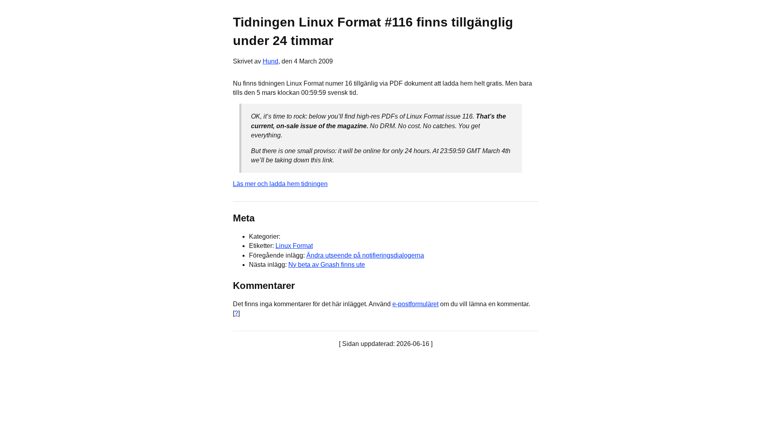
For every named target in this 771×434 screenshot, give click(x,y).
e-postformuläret (415, 304)
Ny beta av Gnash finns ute (326, 264)
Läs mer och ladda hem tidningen (280, 183)
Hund (270, 61)
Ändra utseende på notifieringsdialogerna (365, 255)
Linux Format (294, 245)
